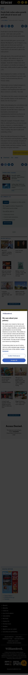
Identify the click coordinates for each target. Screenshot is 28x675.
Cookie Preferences (14, 356)
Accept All (14, 360)
